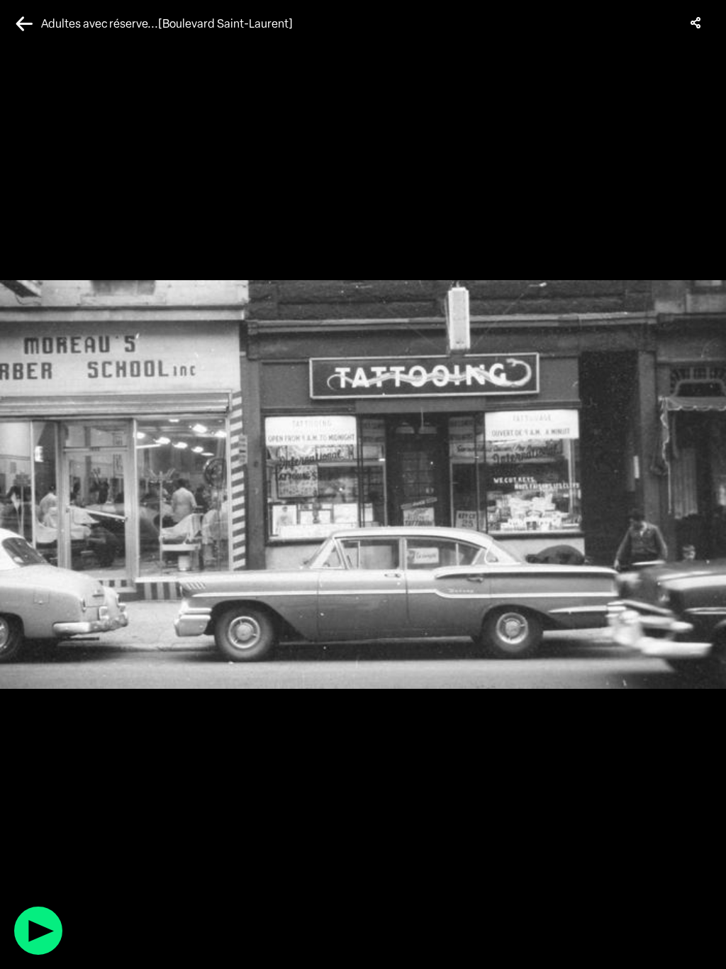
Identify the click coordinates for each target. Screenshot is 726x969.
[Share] (696, 23)
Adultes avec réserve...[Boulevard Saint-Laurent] (167, 24)
